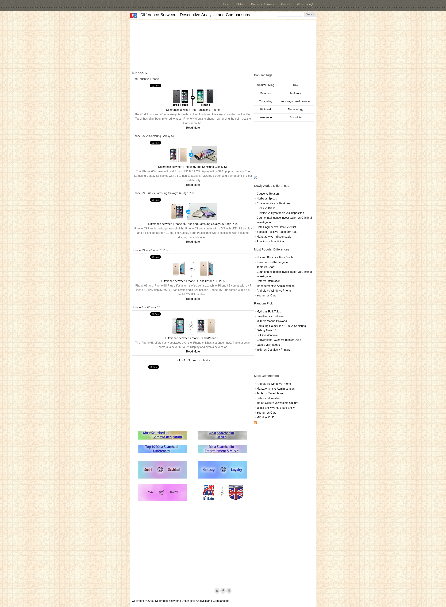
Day (295, 85)
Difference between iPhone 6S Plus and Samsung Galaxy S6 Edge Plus (192, 223)
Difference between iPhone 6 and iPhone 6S (192, 338)
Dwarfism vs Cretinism (270, 316)
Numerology (295, 109)
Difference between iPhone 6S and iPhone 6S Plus (193, 281)
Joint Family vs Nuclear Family (276, 407)
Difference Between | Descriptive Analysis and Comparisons (195, 14)
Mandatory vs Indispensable (274, 236)
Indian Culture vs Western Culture (277, 402)
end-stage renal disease (295, 101)
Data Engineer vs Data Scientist (276, 227)
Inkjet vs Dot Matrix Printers (273, 349)
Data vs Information (268, 281)
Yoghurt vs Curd (266, 295)
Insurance (266, 117)
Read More (193, 127)
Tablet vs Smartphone (270, 393)
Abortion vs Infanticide (270, 241)
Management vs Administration (276, 285)
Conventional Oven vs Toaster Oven (279, 339)
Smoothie (296, 117)
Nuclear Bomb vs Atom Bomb (275, 257)
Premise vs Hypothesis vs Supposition (280, 213)
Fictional (265, 109)
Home (225, 4)
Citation (240, 4)
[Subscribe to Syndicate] (255, 423)
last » (206, 360)
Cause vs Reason (268, 193)
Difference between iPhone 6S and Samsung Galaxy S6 (193, 166)
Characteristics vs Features (273, 203)
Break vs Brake (266, 208)
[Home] (133, 15)
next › (196, 360)
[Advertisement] (223, 44)
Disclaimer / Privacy (262, 4)
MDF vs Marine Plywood (272, 321)
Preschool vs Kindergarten (273, 262)
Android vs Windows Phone (274, 290)
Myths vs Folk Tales (269, 311)
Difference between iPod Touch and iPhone (193, 109)
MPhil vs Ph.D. (266, 417)
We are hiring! (305, 4)
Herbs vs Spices (267, 198)
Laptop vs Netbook (268, 344)
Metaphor (265, 93)
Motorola (295, 93)
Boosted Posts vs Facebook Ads (277, 231)
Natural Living (265, 85)
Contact (285, 4)
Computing (265, 101)
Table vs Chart (265, 266)
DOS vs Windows (267, 335)
